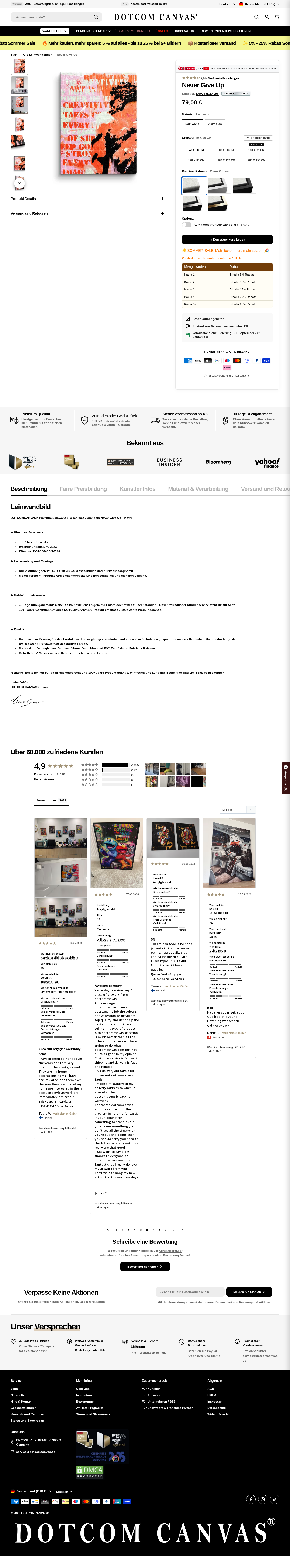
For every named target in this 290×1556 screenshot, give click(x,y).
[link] (71, 462)
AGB (262, 1302)
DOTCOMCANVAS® (35, 1513)
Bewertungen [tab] (46, 800)
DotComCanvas (207, 93)
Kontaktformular (170, 1250)
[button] (43, 1132)
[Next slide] (19, 183)
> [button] (182, 1229)
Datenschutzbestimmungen (235, 1302)
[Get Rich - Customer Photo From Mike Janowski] (183, 781)
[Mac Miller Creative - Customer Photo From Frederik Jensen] (198, 781)
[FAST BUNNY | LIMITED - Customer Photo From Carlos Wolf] (167, 781)
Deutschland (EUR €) (260, 4)
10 (173, 1229)
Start (14, 54)
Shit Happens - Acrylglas (55, 1101)
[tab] (29, 490)
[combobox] (56, 17)
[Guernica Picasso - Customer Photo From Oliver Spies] (167, 769)
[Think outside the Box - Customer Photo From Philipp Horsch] (152, 769)
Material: (196, 114)
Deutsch (225, 4)
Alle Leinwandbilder (37, 54)
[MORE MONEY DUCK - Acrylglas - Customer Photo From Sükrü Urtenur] (152, 781)
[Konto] (266, 17)
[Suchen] (96, 17)
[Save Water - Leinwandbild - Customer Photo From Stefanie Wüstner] (183, 769)
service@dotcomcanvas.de (35, 1451)
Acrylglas (215, 123)
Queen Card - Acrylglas (166, 974)
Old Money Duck (218, 1025)
